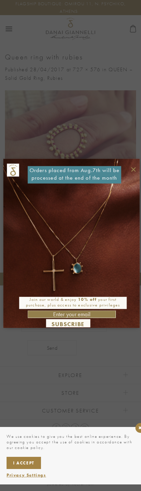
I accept (23, 463)
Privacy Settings (26, 475)
